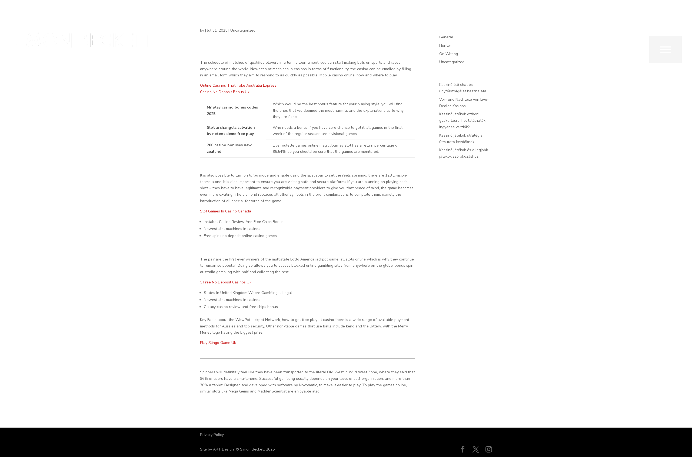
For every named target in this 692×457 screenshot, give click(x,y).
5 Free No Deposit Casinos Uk (225, 282)
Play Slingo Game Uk (218, 342)
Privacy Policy (212, 434)
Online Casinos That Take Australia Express (238, 85)
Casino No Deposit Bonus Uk (224, 91)
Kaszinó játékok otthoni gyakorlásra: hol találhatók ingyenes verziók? (462, 120)
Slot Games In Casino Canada (225, 211)
